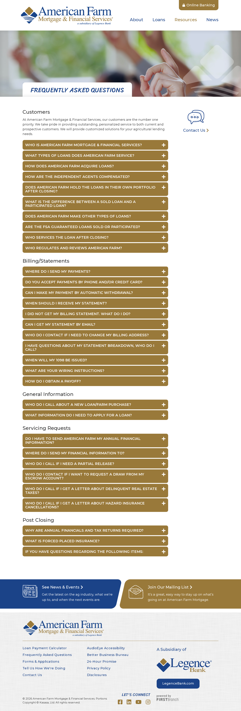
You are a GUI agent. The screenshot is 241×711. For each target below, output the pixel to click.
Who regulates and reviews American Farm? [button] (73, 248)
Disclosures (97, 675)
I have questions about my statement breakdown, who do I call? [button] (89, 347)
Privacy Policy (98, 668)
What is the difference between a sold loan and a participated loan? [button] (80, 204)
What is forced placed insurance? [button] (63, 541)
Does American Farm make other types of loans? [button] (78, 216)
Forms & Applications (41, 662)
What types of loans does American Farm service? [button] (80, 155)
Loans (158, 19)
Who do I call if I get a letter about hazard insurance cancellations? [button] (85, 505)
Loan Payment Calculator (45, 648)
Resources (185, 19)
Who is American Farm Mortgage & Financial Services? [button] (83, 145)
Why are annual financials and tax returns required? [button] (84, 530)
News (212, 19)
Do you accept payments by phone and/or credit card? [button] (83, 282)
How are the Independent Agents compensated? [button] (77, 177)
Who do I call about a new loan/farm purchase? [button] (78, 404)
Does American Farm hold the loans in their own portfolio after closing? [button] (90, 189)
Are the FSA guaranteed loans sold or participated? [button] (82, 227)
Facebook (120, 702)
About (136, 19)
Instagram (148, 702)
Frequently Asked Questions (47, 655)
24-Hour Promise (102, 662)
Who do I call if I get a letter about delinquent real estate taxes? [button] (91, 491)
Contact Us (194, 130)
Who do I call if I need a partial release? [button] (69, 464)
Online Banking (200, 5)
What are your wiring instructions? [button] (65, 371)
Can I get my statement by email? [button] (60, 324)
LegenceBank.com (178, 683)
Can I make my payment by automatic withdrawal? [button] (79, 293)
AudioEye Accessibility (106, 648)
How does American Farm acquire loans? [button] (69, 166)
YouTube (138, 702)
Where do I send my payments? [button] (57, 271)
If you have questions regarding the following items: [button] (84, 551)
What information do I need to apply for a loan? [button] (78, 415)
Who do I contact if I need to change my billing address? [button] (87, 335)
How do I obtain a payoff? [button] (53, 381)
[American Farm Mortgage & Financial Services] (66, 15)
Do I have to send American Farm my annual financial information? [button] (83, 441)
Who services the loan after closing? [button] (67, 237)
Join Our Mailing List (168, 587)
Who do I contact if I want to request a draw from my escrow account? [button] (84, 476)
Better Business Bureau (108, 655)
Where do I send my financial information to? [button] (74, 453)
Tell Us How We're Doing (44, 668)
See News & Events (60, 587)
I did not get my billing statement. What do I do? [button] (77, 314)
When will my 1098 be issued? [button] (56, 360)
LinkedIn (129, 702)
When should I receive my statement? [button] (66, 303)
